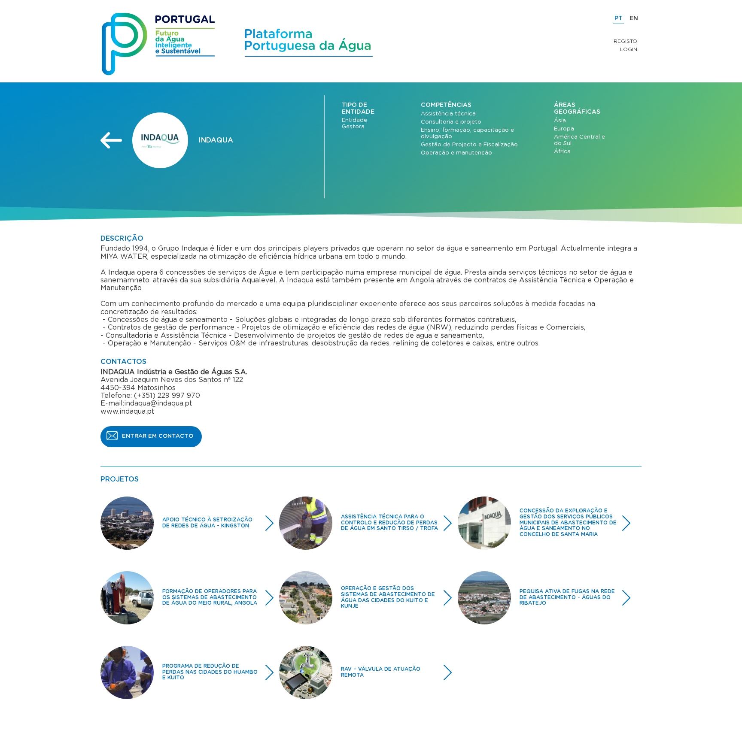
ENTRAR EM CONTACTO (157, 436)
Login (628, 49)
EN (633, 18)
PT (618, 18)
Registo (625, 41)
